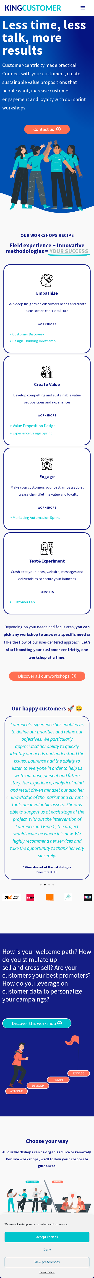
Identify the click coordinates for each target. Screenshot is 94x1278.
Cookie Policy (47, 1272)
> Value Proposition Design (32, 425)
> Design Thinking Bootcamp (33, 341)
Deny (47, 1249)
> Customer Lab (22, 602)
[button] (41, 884)
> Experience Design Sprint (31, 433)
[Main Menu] (83, 8)
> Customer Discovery (27, 334)
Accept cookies (47, 1237)
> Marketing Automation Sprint (35, 517)
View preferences (47, 1262)
